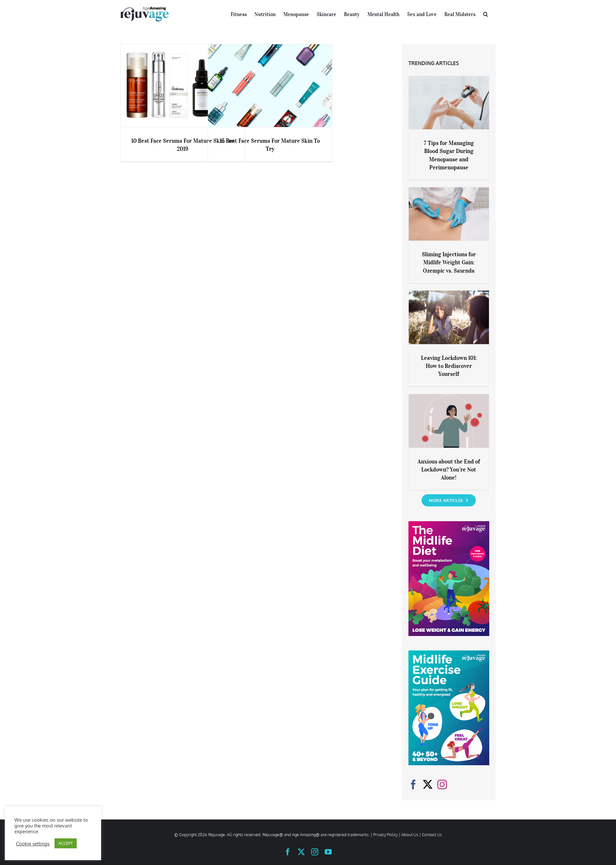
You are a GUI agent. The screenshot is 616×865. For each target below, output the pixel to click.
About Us (409, 834)
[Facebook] (413, 784)
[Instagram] (442, 784)
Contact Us (432, 834)
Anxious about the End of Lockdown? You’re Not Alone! (448, 469)
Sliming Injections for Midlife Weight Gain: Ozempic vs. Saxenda (449, 262)
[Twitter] (427, 784)
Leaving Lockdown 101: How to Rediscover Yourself (449, 365)
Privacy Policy (385, 834)
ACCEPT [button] (65, 843)
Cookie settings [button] (33, 843)
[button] (485, 13)
